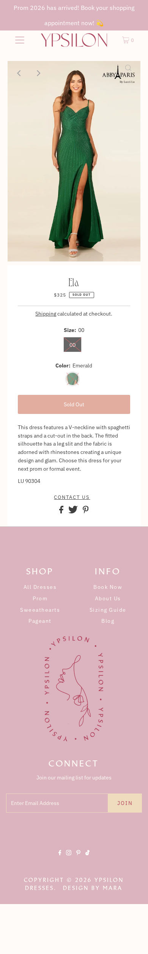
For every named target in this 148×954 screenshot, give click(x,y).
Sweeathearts (40, 609)
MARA (113, 888)
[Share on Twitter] (73, 511)
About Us (108, 598)
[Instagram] (68, 859)
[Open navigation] (20, 40)
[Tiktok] (87, 859)
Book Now (107, 587)
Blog (107, 620)
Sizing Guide (108, 609)
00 (72, 345)
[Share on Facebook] (62, 511)
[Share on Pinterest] (86, 511)
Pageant (40, 620)
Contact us (72, 497)
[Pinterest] (78, 859)
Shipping (45, 313)
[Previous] (19, 73)
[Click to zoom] (128, 73)
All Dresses (40, 587)
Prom (40, 598)
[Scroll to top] (132, 938)
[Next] (38, 73)
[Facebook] (60, 859)
